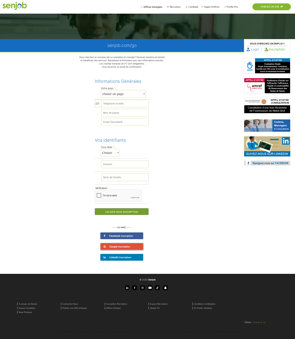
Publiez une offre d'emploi (75, 308)
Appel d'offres (212, 7)
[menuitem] (152, 6)
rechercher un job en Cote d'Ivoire (170, 331)
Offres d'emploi (113, 308)
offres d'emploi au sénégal (95, 331)
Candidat (193, 7)
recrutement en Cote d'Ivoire (204, 331)
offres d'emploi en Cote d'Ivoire (188, 331)
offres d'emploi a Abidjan (219, 331)
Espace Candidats (27, 308)
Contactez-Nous (70, 304)
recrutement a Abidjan (232, 331)
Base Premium (25, 312)
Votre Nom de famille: (113, 177)
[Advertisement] (267, 196)
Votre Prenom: (109, 164)
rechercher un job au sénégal (79, 331)
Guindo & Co (259, 322)
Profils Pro (232, 7)
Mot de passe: (109, 112)
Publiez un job (270, 7)
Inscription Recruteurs (116, 304)
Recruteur (175, 7)
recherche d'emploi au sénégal (63, 331)
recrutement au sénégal (109, 331)
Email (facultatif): (111, 122)
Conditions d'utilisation (204, 304)
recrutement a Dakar (134, 331)
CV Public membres (203, 308)
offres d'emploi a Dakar (122, 331)
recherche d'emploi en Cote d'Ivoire (151, 331)
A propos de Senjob (28, 304)
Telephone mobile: (117, 104)
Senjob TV (155, 308)
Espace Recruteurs (159, 304)
